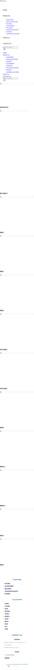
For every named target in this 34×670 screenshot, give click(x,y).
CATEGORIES (10, 57)
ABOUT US (6, 74)
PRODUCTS (6, 55)
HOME (5, 52)
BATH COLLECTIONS (12, 59)
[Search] (4, 49)
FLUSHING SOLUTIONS (12, 72)
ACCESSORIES (10, 63)
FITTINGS (9, 69)
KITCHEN (9, 61)
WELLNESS (9, 65)
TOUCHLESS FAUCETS (12, 67)
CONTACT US (7, 76)
